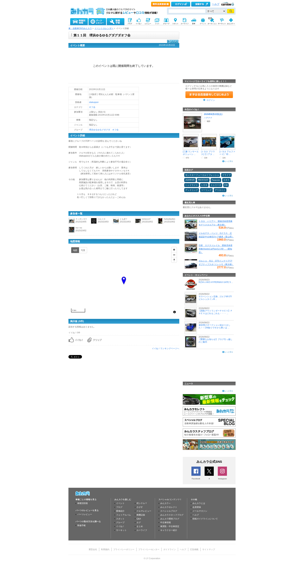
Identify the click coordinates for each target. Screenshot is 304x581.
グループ (120, 522)
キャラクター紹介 (168, 530)
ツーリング (206, 190)
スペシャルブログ (168, 511)
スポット (120, 519)
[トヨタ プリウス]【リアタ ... (208, 152)
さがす (140, 507)
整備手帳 (81, 525)
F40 (226, 185)
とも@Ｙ (124, 219)
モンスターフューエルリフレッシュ (202, 175)
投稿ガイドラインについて (205, 519)
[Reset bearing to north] (174, 259)
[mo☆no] (71, 232)
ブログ (119, 507)
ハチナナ (208, 118)
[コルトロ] (94, 223)
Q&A (139, 519)
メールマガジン (199, 511)
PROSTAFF (203, 180)
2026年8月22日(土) (213, 114)
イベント (120, 503)
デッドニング (191, 190)
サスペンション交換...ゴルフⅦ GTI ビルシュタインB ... (215, 297)
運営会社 (93, 549)
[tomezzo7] (138, 223)
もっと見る (228, 161)
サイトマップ (208, 549)
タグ (139, 522)
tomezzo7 (146, 219)
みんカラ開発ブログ (169, 519)
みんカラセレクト (168, 507)
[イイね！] (172, 42)
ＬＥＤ (204, 185)
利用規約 (105, 549)
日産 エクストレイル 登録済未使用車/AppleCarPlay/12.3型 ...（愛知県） (215, 249)
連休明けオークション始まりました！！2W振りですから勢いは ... (214, 326)
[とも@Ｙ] (116, 223)
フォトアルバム (123, 515)
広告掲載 (194, 549)
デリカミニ (220, 190)
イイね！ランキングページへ (165, 348)
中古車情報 (165, 522)
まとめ (140, 526)
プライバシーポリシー (123, 549)
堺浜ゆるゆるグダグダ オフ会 (104, 130)
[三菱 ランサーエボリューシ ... (191, 152)
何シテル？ (142, 503)
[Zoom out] (174, 254)
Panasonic (216, 180)
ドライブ (226, 175)
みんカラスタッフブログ (171, 515)
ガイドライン (169, 549)
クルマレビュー (144, 511)
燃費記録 (141, 515)
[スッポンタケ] (71, 223)
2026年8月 (190, 180)
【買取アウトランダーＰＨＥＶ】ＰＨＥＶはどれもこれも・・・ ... (215, 312)
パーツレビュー (84, 514)
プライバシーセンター (148, 549)
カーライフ (142, 530)
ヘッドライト (191, 185)
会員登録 (196, 507)
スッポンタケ (81, 219)
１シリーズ (216, 185)
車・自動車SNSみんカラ (80, 28)
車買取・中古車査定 (169, 526)
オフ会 (92, 107)
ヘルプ (215, 4)
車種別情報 (82, 503)
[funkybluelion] (160, 223)
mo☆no (78, 228)
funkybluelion (169, 219)
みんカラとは (198, 503)
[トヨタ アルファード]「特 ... (227, 152)
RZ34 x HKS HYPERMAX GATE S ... (216, 282)
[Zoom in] (174, 249)
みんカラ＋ (165, 503)
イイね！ (120, 526)
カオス (226, 180)
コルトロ (101, 219)
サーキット (121, 530)
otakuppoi (94, 102)
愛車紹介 (120, 511)
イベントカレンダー (103, 28)
